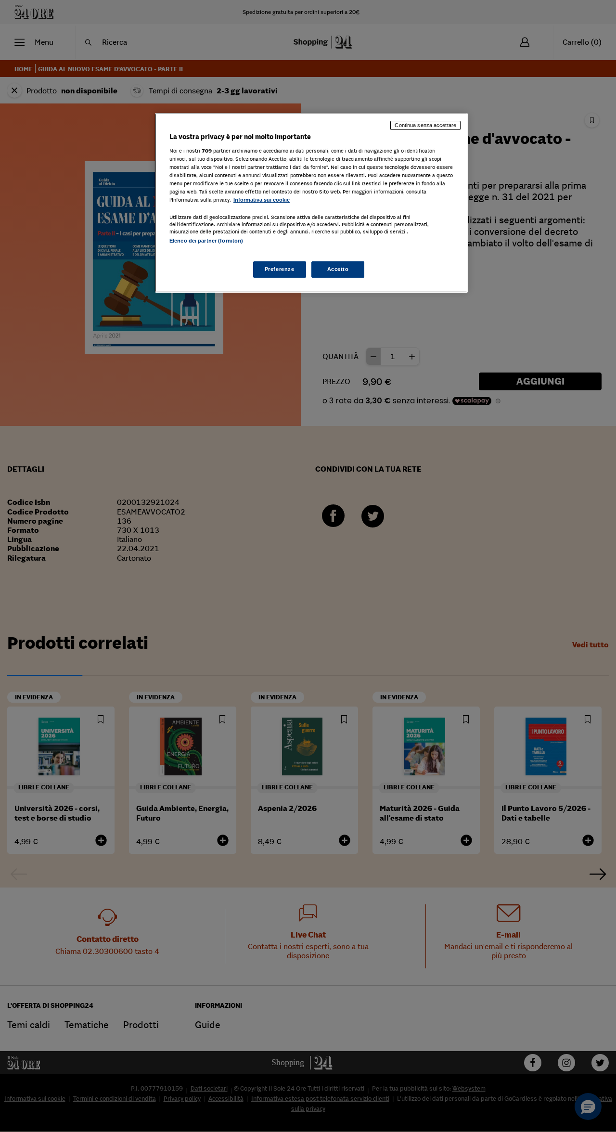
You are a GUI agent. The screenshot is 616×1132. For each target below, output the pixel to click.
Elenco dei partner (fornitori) (206, 241)
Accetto (338, 269)
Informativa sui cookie (261, 200)
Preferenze (280, 269)
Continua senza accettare (425, 125)
